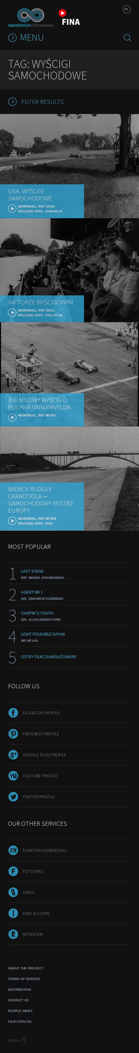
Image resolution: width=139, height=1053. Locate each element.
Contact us (18, 1000)
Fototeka (33, 871)
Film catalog (20, 1021)
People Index (20, 1011)
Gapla (29, 892)
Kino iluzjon (36, 913)
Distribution (19, 989)
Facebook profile (41, 713)
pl (126, 9)
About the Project (25, 968)
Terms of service (24, 979)
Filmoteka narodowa (45, 850)
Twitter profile (39, 797)
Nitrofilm (32, 934)
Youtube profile (40, 776)
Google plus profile (44, 755)
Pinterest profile (41, 734)
